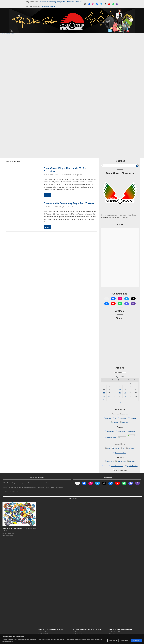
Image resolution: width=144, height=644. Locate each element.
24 (104, 396)
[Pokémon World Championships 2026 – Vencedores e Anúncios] (19, 514)
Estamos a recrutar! (48, 6)
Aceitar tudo (136, 640)
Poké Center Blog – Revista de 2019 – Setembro (65, 169)
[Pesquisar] (137, 166)
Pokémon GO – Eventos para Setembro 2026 (52, 629)
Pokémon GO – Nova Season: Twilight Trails (87, 629)
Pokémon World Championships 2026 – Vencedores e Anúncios (61, 2)
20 (120, 393)
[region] (72, 639)
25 (109, 396)
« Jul (119, 402)
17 (104, 393)
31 (104, 399)
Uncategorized (77, 175)
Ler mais (47, 195)
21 (125, 393)
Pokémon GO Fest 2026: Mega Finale (120, 629)
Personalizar (112, 640)
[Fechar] (142, 636)
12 (114, 390)
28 (125, 396)
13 (120, 390)
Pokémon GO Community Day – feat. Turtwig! (69, 203)
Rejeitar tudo (124, 640)
